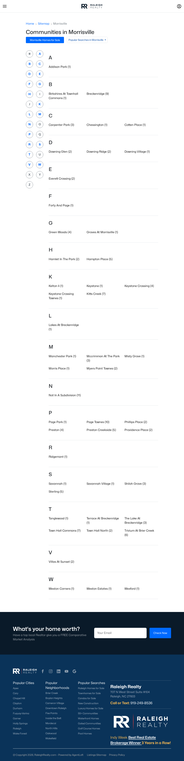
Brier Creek (51, 693)
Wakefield (50, 738)
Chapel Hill (19, 698)
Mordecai (50, 723)
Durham (17, 708)
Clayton (17, 703)
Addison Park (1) (60, 66)
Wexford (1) (132, 588)
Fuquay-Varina (21, 713)
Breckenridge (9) (98, 93)
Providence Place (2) (138, 430)
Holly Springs (20, 723)
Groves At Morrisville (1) (102, 232)
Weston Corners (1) (61, 588)
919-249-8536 (141, 703)
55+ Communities (88, 713)
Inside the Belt (53, 718)
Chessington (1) (97, 125)
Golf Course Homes (89, 728)
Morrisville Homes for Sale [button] (45, 40)
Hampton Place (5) (99, 259)
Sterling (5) (56, 491)
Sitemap (43, 23)
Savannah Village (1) (100, 483)
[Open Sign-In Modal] (179, 6)
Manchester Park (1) (62, 356)
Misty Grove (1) (134, 356)
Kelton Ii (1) (56, 286)
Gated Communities (89, 723)
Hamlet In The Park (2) (64, 259)
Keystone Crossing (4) (139, 286)
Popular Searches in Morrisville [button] (86, 39)
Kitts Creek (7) (96, 294)
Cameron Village (54, 703)
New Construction (88, 703)
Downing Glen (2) (60, 151)
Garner (17, 718)
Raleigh (17, 728)
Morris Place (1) (59, 368)
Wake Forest (20, 733)
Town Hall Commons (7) (64, 530)
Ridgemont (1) (58, 456)
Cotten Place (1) (135, 125)
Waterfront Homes (88, 718)
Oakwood (50, 733)
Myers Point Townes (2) (102, 368)
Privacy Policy (117, 754)
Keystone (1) (95, 286)
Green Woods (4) (60, 232)
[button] (4, 6)
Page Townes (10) (98, 422)
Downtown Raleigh (55, 708)
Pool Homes (85, 733)
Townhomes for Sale (89, 693)
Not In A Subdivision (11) (65, 395)
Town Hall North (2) (99, 530)
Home (30, 23)
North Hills (51, 728)
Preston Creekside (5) (101, 430)
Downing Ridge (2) (99, 151)
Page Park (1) (57, 422)
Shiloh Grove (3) (135, 483)
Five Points (51, 713)
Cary (15, 693)
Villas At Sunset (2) (61, 561)
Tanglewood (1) (58, 518)
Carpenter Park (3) (61, 125)
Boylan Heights (54, 698)
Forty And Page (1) (61, 205)
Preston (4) (56, 430)
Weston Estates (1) (99, 588)
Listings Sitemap (96, 754)
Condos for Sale (87, 698)
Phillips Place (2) (136, 422)
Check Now (160, 632)
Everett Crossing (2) (62, 178)
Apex (16, 688)
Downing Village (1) (137, 151)
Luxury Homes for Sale (90, 708)
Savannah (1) (57, 483)
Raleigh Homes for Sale (91, 688)
